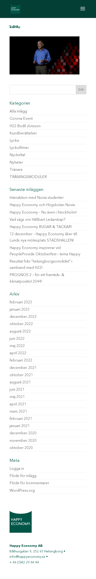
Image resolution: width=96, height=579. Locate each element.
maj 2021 (17, 397)
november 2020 (23, 441)
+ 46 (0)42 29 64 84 (24, 562)
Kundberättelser (23, 133)
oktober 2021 (21, 375)
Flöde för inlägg (23, 476)
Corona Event (21, 119)
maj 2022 (17, 346)
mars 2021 (18, 412)
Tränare (16, 170)
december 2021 (23, 368)
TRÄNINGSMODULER (28, 177)
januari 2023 (20, 310)
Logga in (17, 469)
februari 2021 (21, 419)
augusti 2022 (20, 331)
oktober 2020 (21, 448)
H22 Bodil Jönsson (25, 126)
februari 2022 (21, 360)
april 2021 (18, 404)
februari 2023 (21, 302)
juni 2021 (17, 390)
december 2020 (23, 433)
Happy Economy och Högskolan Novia (42, 205)
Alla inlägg (18, 111)
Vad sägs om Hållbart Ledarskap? (37, 220)
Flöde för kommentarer (29, 483)
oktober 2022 (21, 324)
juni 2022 (17, 339)
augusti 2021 (20, 382)
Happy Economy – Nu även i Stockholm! (43, 212)
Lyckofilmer (19, 148)
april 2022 (18, 353)
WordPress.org (22, 491)
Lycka (14, 141)
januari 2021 (20, 426)
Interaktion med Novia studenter (37, 198)
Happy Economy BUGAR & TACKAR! (41, 227)
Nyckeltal (17, 155)
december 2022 (23, 317)
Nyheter (16, 163)
